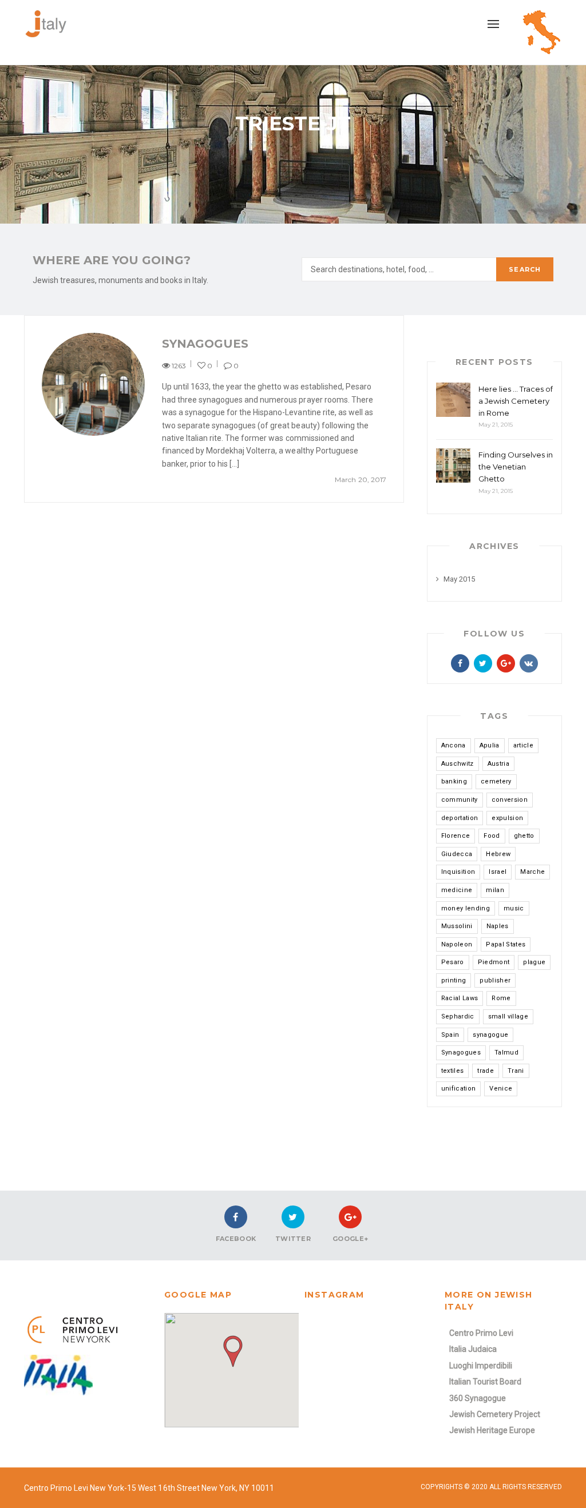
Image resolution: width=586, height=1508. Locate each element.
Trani (516, 1071)
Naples (497, 926)
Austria (498, 763)
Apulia (490, 745)
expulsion (507, 818)
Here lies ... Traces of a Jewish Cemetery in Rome (515, 400)
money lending (465, 908)
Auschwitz (457, 763)
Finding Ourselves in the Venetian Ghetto (515, 466)
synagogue (490, 1035)
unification (458, 1088)
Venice (500, 1088)
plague (534, 962)
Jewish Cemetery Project (494, 1414)
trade (485, 1071)
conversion (510, 799)
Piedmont (494, 962)
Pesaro (452, 962)
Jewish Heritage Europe (492, 1430)
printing (453, 980)
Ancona (453, 745)
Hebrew (498, 854)
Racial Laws (459, 998)
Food (492, 835)
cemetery (496, 781)
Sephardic (457, 1016)
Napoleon (457, 944)
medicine (457, 890)
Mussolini (457, 926)
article (523, 745)
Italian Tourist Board (485, 1381)
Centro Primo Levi (481, 1333)
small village (508, 1016)
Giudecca (457, 854)
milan (495, 890)
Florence (455, 835)
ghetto (524, 835)
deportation (459, 818)
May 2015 (459, 579)
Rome (501, 998)
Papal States (505, 944)
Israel (497, 872)
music (514, 908)
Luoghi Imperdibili (480, 1365)
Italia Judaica (473, 1349)
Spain (450, 1035)
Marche (532, 872)
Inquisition (458, 872)
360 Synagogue (477, 1398)
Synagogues (205, 344)
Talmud (506, 1052)
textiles (452, 1071)
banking (454, 781)
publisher (495, 980)
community (459, 799)
